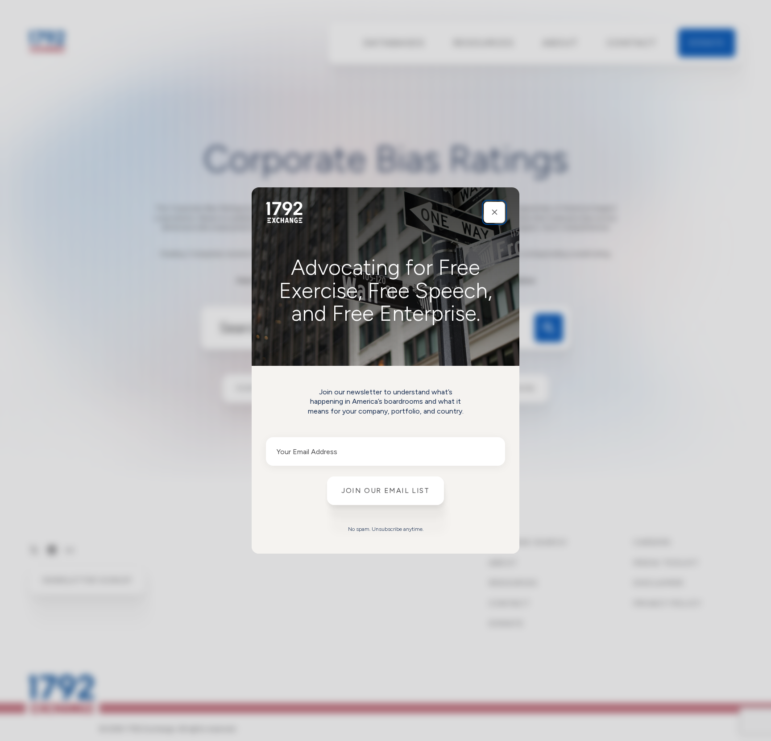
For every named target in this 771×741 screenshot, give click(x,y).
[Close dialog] (494, 212)
